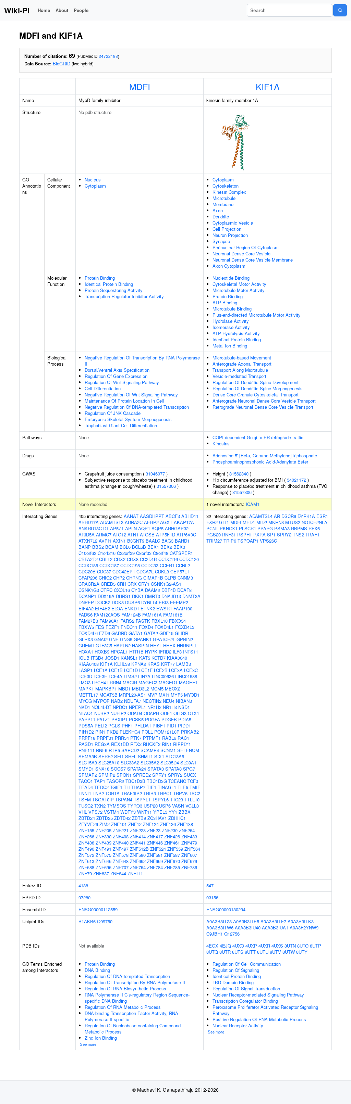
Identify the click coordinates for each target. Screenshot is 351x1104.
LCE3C (191, 670)
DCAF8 (184, 590)
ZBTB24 (86, 818)
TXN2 (100, 805)
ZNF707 (121, 867)
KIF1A (268, 86)
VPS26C (268, 540)
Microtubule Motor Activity (239, 290)
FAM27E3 (88, 621)
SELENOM (188, 750)
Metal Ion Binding (230, 345)
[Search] (340, 10)
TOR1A (112, 793)
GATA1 (136, 633)
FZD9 (104, 633)
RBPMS (299, 528)
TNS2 (298, 534)
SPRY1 (159, 775)
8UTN (290, 945)
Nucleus (93, 179)
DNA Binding (97, 970)
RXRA (259, 534)
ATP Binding (225, 302)
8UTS (237, 952)
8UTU (262, 952)
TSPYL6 (160, 799)
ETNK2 (148, 608)
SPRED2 (142, 775)
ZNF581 (155, 855)
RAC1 (183, 738)
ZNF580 (138, 855)
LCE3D (85, 676)
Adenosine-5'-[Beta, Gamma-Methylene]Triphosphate (265, 455)
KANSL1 (129, 658)
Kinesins (221, 443)
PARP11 (86, 719)
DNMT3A (191, 596)
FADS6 (85, 614)
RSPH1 (244, 534)
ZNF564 (192, 849)
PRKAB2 (190, 731)
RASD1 (85, 744)
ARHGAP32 (177, 528)
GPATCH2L (164, 639)
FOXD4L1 (164, 627)
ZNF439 (103, 842)
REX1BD (120, 744)
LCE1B (116, 670)
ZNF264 (187, 830)
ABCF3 (173, 516)
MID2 (261, 522)
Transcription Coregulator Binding (245, 1001)
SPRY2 (175, 775)
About (62, 10)
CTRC (106, 590)
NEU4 (168, 701)
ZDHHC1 (177, 818)
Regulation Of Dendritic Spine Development (256, 382)
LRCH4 (99, 682)
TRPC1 (164, 793)
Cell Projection (227, 229)
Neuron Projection (230, 235)
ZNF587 (172, 855)
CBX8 (132, 559)
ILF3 (177, 651)
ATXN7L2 (87, 540)
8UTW (288, 952)
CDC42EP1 (123, 571)
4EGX (212, 945)
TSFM (84, 799)
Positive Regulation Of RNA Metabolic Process (259, 1019)
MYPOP (101, 701)
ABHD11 (189, 516)
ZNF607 (189, 855)
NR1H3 (170, 707)
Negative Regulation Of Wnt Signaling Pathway (131, 394)
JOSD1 (112, 658)
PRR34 (122, 738)
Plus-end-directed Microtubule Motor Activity (257, 315)
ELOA (117, 608)
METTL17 (88, 694)
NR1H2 (154, 707)
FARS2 (127, 621)
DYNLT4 (149, 602)
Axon (218, 210)
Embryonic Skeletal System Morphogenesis (128, 419)
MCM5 (157, 688)
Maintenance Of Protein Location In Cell (124, 400)
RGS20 (213, 534)
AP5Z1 (117, 528)
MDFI (139, 86)
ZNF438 (86, 842)
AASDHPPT (152, 516)
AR (277, 516)
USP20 (151, 805)
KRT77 (168, 664)
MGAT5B (108, 694)
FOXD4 (146, 627)
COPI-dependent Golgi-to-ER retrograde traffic (258, 437)
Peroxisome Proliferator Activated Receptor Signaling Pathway (265, 1010)
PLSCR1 (247, 528)
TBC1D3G (157, 781)
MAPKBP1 (106, 688)
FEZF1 (112, 627)
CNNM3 (185, 577)
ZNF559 (175, 849)
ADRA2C (134, 522)
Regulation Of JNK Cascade (113, 413)
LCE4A (115, 676)
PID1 (172, 725)
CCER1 (167, 565)
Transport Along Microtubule (240, 370)
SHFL (130, 756)
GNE (114, 639)
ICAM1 (252, 504)
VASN (178, 805)
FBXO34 (177, 621)
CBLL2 (105, 559)
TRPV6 (180, 793)
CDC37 (104, 571)
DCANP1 (87, 596)
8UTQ (212, 952)
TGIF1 (116, 787)
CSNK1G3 (88, 590)
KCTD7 (159, 658)
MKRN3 (276, 522)
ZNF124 (151, 824)
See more (88, 1044)
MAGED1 (168, 682)
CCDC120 (189, 559)
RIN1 (167, 744)
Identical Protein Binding (109, 284)
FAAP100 (182, 608)
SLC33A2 (130, 762)
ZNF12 (135, 824)
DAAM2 (152, 590)
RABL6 (169, 738)
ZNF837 (101, 873)
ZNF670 (172, 861)
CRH (121, 584)
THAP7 (138, 787)
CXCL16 (122, 590)
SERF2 (105, 756)
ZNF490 (86, 849)
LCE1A (101, 670)
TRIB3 (149, 793)
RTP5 (114, 750)
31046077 (155, 473)
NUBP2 (101, 713)
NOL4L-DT (101, 707)
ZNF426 (172, 836)
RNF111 (86, 750)
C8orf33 (144, 553)
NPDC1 (120, 707)
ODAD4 (135, 713)
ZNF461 (172, 842)
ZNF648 (121, 861)
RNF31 (229, 534)
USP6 (165, 805)
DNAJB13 (171, 596)
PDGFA (152, 719)
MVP (152, 694)
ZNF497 (121, 849)
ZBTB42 (122, 818)
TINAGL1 (167, 787)
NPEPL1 (137, 707)
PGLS (114, 725)
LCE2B (161, 670)
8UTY (301, 952)
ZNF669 (155, 861)
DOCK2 (102, 602)
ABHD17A (88, 522)
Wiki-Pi (16, 10)
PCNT (212, 528)
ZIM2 (104, 824)
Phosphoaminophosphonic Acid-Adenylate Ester (260, 461)
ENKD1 (131, 608)
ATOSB (147, 534)
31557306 (166, 486)
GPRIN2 (185, 639)
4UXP (251, 945)
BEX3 (179, 547)
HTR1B (136, 651)
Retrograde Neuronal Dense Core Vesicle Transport (263, 407)
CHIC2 (105, 577)
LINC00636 (163, 676)
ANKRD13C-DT (93, 528)
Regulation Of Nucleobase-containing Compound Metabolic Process (133, 1028)
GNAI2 (101, 639)
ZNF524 (158, 849)
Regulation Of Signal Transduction (246, 988)
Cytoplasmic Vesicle (233, 222)
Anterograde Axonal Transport (242, 363)
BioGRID (61, 63)
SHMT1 (145, 756)
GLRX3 (85, 639)
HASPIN (140, 645)
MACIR (130, 682)
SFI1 (119, 756)
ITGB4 (97, 658)
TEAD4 (85, 787)
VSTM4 (111, 812)
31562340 (239, 473)
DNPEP (86, 602)
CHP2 (119, 577)
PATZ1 (103, 719)
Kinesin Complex (229, 192)
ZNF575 (103, 855)
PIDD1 (184, 725)
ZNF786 (189, 867)
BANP (84, 547)
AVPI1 (105, 540)
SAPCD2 (130, 750)
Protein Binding (100, 278)
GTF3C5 (104, 645)
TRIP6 (229, 540)
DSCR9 (288, 516)
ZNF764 (138, 867)
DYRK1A (306, 516)
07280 (84, 897)
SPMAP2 (87, 775)
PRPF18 (86, 738)
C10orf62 (87, 553)
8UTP (315, 945)
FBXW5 (86, 627)
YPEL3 (160, 812)
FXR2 (212, 522)
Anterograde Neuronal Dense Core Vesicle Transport (264, 400)
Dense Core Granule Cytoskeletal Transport (256, 394)
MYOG (85, 701)
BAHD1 (182, 540)
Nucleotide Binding (231, 278)
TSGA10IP (103, 799)
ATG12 (119, 534)
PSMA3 (282, 528)
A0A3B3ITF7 (273, 921)
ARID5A (86, 534)
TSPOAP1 (248, 540)
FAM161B (173, 614)
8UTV (275, 952)
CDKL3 (162, 571)
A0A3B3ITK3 (301, 921)
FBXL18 (160, 621)
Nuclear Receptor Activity (238, 1025)
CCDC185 (88, 565)
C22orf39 (126, 553)
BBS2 (98, 547)
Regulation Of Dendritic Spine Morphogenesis (258, 388)
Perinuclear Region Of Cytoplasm (246, 247)
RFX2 (136, 744)
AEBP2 (151, 522)
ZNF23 (153, 830)
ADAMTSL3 (111, 522)
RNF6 (101, 750)
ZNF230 (170, 830)
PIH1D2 (86, 731)
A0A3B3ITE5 (246, 921)
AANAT (131, 516)
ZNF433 (189, 836)
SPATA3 (155, 768)
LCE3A (176, 670)
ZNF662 (138, 861)
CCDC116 (168, 559)
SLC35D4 (169, 762)
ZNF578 (121, 855)
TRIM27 (214, 540)
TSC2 (194, 793)
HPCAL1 (119, 651)
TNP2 (98, 793)
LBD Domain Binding (233, 982)
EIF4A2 (86, 608)
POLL (147, 731)
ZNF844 (118, 873)
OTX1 (193, 713)
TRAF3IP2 (131, 793)
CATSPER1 (181, 553)
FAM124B (131, 614)
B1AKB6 (87, 921)
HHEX (169, 645)
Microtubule (224, 198)
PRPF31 (105, 738)
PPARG (265, 528)
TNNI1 (84, 793)
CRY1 (143, 584)
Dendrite (221, 216)
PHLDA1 (142, 725)
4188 (83, 885)
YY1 (173, 812)
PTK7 (136, 738)
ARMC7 (103, 534)
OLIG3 (179, 713)
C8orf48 (160, 553)
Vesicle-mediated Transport (239, 376)
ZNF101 (119, 824)
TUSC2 (85, 805)
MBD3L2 (140, 688)
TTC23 (176, 799)
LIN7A (144, 676)
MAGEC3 (147, 682)
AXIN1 (119, 540)
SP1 (271, 534)
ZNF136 (168, 824)
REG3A (102, 744)
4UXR (264, 945)
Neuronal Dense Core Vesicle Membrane (253, 259)
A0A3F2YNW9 (304, 927)
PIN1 (100, 731)
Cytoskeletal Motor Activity (239, 284)
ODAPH (151, 713)
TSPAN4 (123, 799)
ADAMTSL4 (261, 516)
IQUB (83, 658)
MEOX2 (172, 688)
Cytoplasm (95, 185)
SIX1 (159, 756)
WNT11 (144, 812)
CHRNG (134, 577)
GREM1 (86, 645)
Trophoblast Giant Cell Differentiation (121, 425)
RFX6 (314, 528)
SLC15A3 (87, 762)
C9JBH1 (214, 933)
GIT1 (224, 522)
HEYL (156, 645)
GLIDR (181, 633)
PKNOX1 (229, 528)
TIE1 (151, 787)
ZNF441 (138, 842)
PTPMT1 (152, 738)
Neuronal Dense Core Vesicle (241, 253)
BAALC (153, 540)
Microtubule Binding (232, 308)
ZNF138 (185, 824)
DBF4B (168, 590)
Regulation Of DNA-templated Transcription (127, 976)
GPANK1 (143, 639)
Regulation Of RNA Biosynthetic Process (125, 988)
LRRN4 (114, 682)
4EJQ (225, 945)
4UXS (277, 945)
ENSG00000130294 (225, 909)
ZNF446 (155, 842)
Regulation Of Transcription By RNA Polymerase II (135, 982)
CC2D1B (148, 559)
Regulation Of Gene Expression (116, 376)
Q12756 (232, 933)
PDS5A (85, 725)
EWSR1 (164, 608)
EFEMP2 (179, 602)
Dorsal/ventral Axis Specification (117, 370)
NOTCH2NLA (314, 522)
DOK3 (118, 602)
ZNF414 (138, 836)
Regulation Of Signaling (236, 970)
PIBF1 (159, 725)
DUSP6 (132, 602)
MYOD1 (191, 694)
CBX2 (119, 559)
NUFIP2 (118, 713)
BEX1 (153, 547)
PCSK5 (136, 719)
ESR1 (322, 516)
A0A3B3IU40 (248, 927)
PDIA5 (184, 719)
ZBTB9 (139, 818)
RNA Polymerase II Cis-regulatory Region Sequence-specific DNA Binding (137, 997)
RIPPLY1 (182, 744)
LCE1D (131, 670)
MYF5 (177, 694)
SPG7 (189, 768)
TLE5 (183, 787)
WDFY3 (128, 812)
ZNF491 (103, 849)
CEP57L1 (179, 571)
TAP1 (99, 781)
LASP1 (85, 670)
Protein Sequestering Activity (114, 290)
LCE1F (146, 670)
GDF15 (166, 633)
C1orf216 (107, 553)
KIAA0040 (177, 658)
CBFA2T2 (88, 559)
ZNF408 (121, 836)
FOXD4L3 (184, 627)
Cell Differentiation (103, 388)
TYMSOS (116, 805)
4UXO (238, 945)
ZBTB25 (104, 818)
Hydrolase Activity (231, 321)
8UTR (225, 952)
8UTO (302, 945)
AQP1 (144, 528)
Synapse (221, 241)
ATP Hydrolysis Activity (236, 333)
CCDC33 (149, 565)
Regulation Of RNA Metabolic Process (123, 1007)
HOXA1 (85, 651)
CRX (132, 584)
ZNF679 (189, 861)
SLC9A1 (188, 762)
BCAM (111, 547)
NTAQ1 (85, 713)
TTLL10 (191, 799)
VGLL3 (192, 805)
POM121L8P (167, 731)
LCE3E (100, 676)
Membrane (223, 204)
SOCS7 (118, 768)
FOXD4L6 (88, 633)
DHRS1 (123, 596)
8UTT (250, 952)
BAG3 (167, 540)
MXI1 (164, 694)
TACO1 (85, 781)
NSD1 (184, 707)
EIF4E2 (102, 608)
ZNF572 (86, 855)
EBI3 (164, 602)
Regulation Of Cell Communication (247, 964)
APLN (131, 528)
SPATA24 (136, 768)
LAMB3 (183, 664)
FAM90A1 (109, 621)
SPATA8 (173, 768)
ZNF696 (103, 867)
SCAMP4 (150, 750)
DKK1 (138, 596)
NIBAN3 (184, 701)
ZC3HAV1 (157, 818)
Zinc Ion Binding (101, 1038)
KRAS (153, 664)
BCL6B (139, 547)
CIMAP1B (153, 577)
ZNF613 (86, 861)
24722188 (108, 56)
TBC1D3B (135, 781)
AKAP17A (184, 522)
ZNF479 (189, 842)
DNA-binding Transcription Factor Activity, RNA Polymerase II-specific (131, 1016)
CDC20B (87, 571)
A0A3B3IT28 (219, 921)
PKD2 (112, 731)
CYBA (137, 590)
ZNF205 (103, 830)
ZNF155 (86, 830)
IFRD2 (165, 651)
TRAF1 (312, 534)
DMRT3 (152, 596)
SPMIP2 (106, 775)
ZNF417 (155, 836)
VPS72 (95, 812)
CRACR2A (88, 584)
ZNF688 (86, 867)
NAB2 (117, 701)
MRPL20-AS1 (132, 694)
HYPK (151, 651)
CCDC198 (130, 565)
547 (210, 885)
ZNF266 (86, 836)
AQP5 (158, 528)
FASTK (143, 621)
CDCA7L (145, 571)
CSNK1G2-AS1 (166, 584)
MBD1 (124, 688)
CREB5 (108, 584)
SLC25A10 (108, 762)
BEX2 (166, 547)
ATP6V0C (186, 534)
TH (127, 787)
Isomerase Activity (231, 327)
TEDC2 (101, 787)
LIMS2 (130, 676)
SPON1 (124, 775)
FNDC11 (129, 627)
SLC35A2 (150, 762)
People (81, 10)
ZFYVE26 (88, 824)
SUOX (190, 775)
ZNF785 (172, 867)
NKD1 (84, 707)
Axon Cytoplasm (229, 266)
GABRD (119, 633)
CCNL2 (183, 565)
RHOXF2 (151, 744)
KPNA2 (138, 664)
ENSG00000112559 (98, 909)
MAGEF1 (188, 682)
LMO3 (84, 682)
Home (44, 10)
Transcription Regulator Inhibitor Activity (124, 296)
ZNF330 (103, 836)
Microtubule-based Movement (242, 357)
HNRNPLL (187, 645)
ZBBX (185, 812)
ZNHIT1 (135, 873)
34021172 (296, 480)
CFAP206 (87, 577)
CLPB (170, 577)
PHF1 (127, 725)
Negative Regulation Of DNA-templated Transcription (137, 407)
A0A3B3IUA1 (275, 927)
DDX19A (106, 596)
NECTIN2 (152, 701)
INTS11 (190, 651)
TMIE (195, 787)
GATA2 (151, 633)
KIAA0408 (88, 664)
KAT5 (144, 658)
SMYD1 (86, 768)
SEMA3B (87, 756)
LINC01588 (186, 676)
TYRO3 (135, 805)
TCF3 (192, 781)
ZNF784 (155, 867)
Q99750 (104, 921)
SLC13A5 (175, 756)
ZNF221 (121, 830)
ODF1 (166, 713)
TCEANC (177, 781)
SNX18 (102, 768)
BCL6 (125, 547)
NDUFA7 (132, 701)
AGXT (166, 522)
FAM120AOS (107, 614)
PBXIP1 (119, 719)
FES (99, 627)
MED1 (249, 522)
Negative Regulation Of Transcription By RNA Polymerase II (142, 360)
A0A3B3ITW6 (219, 927)
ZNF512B (139, 849)
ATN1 (133, 534)
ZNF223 (138, 830)
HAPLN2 (122, 645)
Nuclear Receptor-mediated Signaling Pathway (258, 994)
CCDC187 (109, 565)
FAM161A (152, 614)
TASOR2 (115, 781)
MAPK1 (86, 688)
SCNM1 (168, 750)
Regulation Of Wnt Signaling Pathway (122, 382)
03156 (212, 897)
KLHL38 (122, 664)
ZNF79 (85, 873)
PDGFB (169, 719)
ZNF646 (103, 861)
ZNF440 (121, 842)
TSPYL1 (142, 799)
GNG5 (126, 639)
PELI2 (101, 725)
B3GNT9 (135, 540)
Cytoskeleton (226, 185)
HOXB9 (102, 651)
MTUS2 (292, 522)
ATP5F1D (165, 534)
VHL (82, 812)
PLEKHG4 (130, 731)
